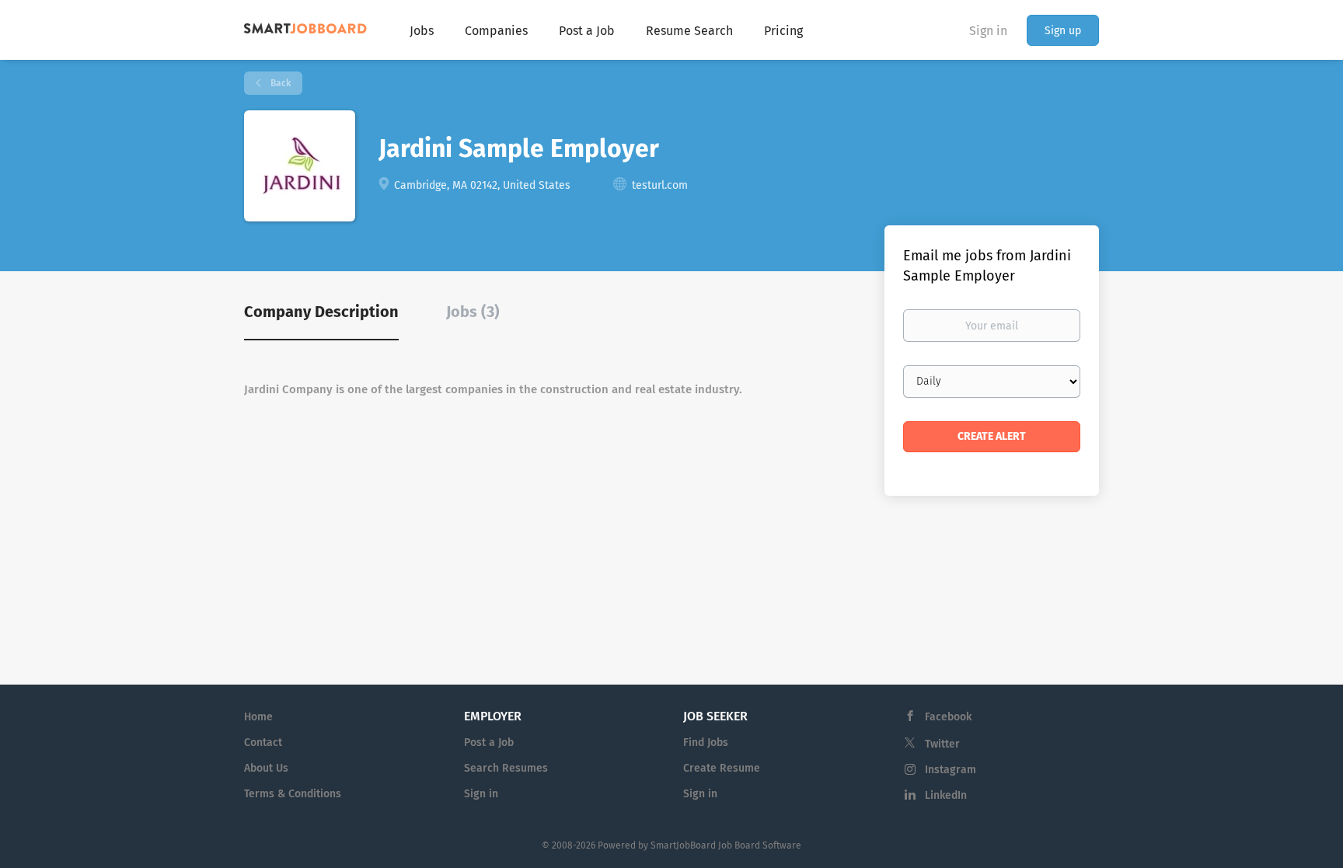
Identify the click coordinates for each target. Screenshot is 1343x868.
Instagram (950, 769)
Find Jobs (705, 742)
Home (258, 716)
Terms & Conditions (292, 793)
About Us (266, 768)
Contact (263, 742)
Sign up (1063, 30)
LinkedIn (946, 795)
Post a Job (489, 742)
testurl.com (660, 185)
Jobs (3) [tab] (473, 311)
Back (279, 83)
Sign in (988, 30)
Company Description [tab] (321, 311)
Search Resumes (506, 768)
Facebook (948, 716)
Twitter (942, 744)
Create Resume (721, 768)
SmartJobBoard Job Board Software (726, 845)
